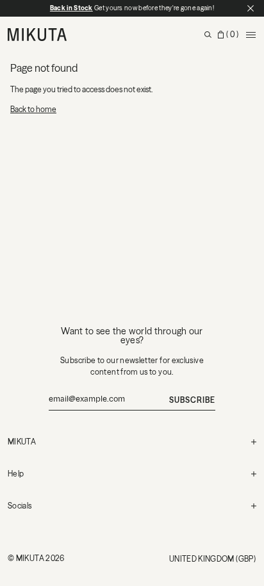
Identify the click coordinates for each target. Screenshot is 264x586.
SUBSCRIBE (192, 400)
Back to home (33, 109)
